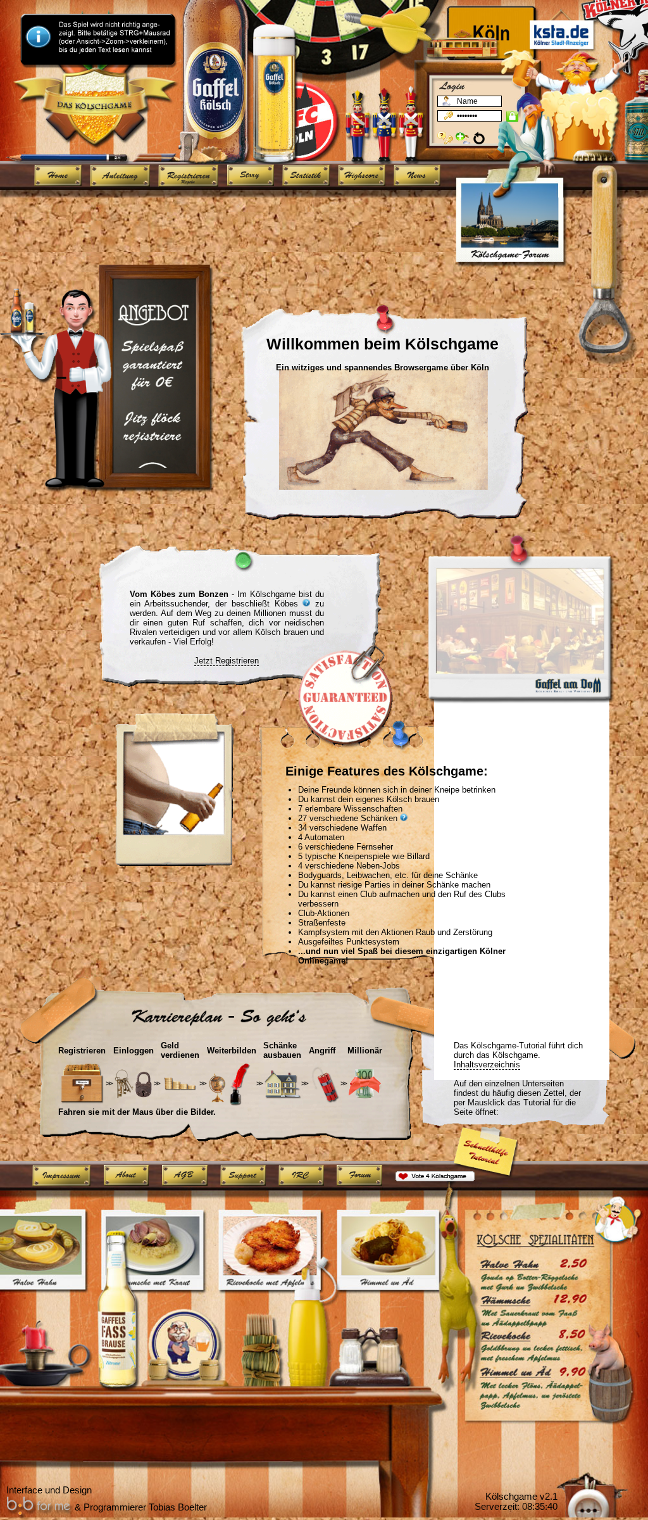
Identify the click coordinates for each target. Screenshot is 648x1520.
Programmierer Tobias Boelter (145, 1507)
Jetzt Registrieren (226, 660)
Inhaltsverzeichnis (487, 1064)
